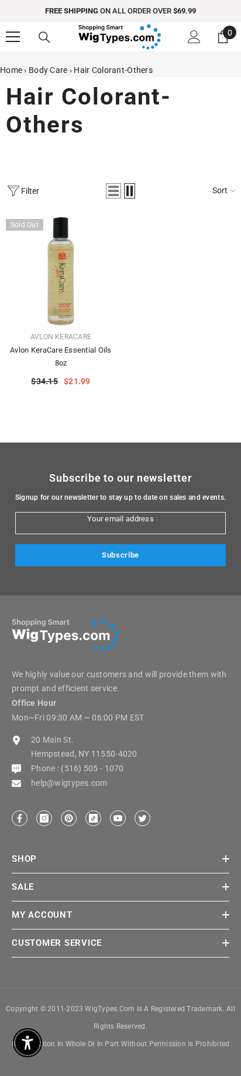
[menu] (13, 37)
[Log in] (194, 36)
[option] (120, 11)
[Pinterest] (69, 818)
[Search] (44, 37)
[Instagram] (44, 818)
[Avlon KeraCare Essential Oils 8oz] (61, 271)
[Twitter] (142, 818)
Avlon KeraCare (60, 337)
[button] (113, 191)
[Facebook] (19, 818)
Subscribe (120, 555)
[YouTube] (118, 818)
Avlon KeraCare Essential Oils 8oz (61, 356)
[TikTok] (93, 818)
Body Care (48, 70)
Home (11, 70)
